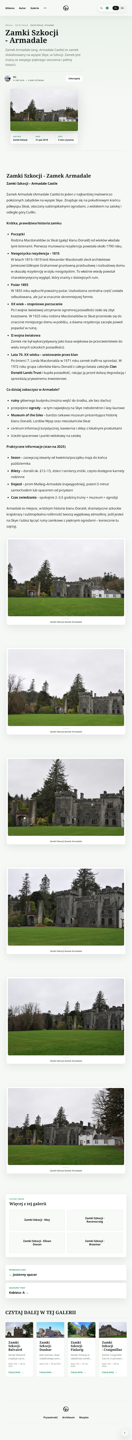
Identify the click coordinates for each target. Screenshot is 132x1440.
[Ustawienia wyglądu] (107, 8)
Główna (9, 8)
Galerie (34, 8)
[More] (45, 8)
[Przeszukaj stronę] (101, 8)
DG (14, 77)
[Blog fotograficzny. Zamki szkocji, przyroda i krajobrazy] (66, 1409)
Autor (22, 8)
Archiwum (68, 1417)
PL (116, 8)
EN (122, 8)
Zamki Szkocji (21, 25)
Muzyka (84, 1417)
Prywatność (50, 1417)
